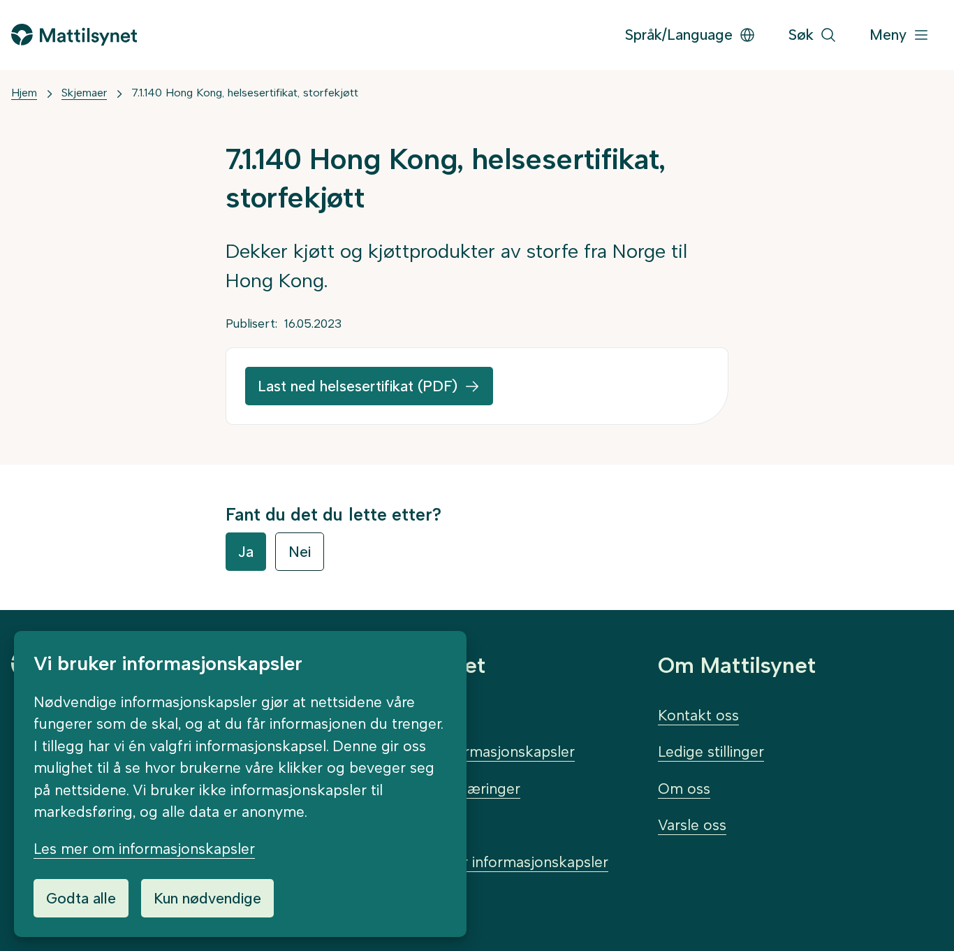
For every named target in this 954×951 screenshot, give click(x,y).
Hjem (24, 92)
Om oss (684, 788)
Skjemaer (84, 92)
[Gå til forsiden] (74, 34)
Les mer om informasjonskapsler (144, 848)
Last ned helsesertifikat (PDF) (357, 386)
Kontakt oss (698, 715)
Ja (246, 551)
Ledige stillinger (711, 751)
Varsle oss (692, 825)
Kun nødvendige (207, 898)
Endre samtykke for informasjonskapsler (471, 862)
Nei (299, 551)
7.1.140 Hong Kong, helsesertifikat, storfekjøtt (244, 92)
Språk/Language (679, 34)
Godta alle (81, 898)
